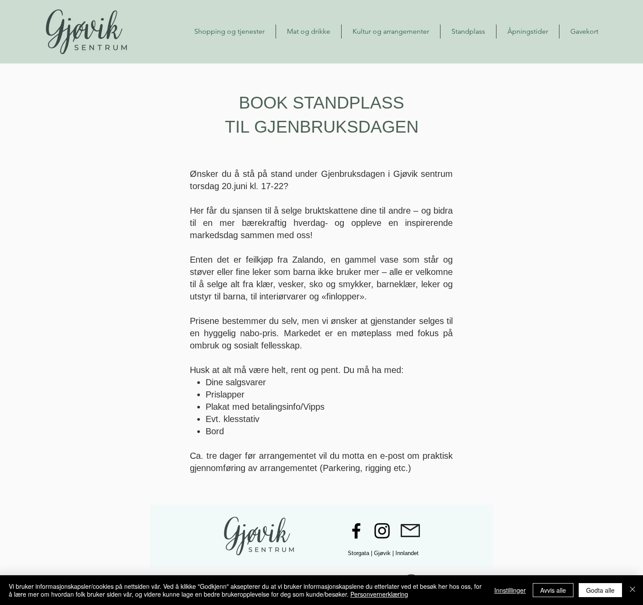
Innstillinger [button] (510, 590)
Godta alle (600, 590)
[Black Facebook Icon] (356, 531)
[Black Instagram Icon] (382, 531)
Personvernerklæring (379, 594)
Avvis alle (553, 590)
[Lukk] (632, 590)
